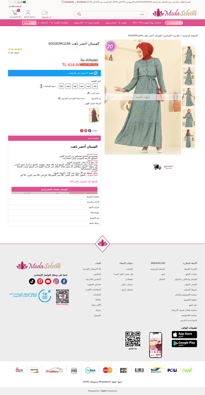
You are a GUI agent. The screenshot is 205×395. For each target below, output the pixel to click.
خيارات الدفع (191, 274)
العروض (97, 315)
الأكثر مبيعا (96, 305)
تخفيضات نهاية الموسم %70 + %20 (147, 23)
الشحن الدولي (190, 284)
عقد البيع (193, 305)
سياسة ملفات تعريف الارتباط (184, 310)
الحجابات (44, 23)
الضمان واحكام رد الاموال (186, 279)
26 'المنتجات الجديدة (92, 269)
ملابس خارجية (93, 23)
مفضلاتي (129, 279)
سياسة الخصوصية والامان (186, 294)
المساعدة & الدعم (188, 320)
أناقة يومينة (78, 23)
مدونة (98, 310)
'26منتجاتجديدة (173, 23)
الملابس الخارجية (93, 279)
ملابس (123, 23)
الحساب (129, 269)
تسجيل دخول (127, 284)
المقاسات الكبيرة (61, 23)
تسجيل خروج (127, 289)
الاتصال (162, 279)
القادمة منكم (29, 23)
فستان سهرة (111, 23)
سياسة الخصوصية (189, 315)
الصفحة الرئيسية (157, 269)
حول (163, 274)
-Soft (103, 391)
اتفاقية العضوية (190, 300)
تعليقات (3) (15, 53)
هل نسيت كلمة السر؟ (123, 274)
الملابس (97, 274)
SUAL (98, 300)
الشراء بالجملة (190, 269)
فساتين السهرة (94, 284)
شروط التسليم (190, 289)
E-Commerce (111, 391)
